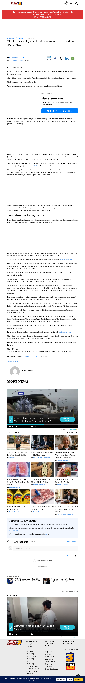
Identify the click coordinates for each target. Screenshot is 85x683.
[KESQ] (19, 3)
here (46, 534)
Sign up (74, 541)
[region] (42, 566)
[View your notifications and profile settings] (76, 556)
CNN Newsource (14, 57)
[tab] (13, 556)
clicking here (13, 530)
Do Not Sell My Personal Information (33, 671)
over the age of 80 (66, 259)
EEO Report (30, 666)
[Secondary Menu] (10, 3)
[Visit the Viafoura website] (73, 591)
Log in (69, 541)
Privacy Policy (30, 644)
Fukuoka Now (34, 166)
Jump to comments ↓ (14, 361)
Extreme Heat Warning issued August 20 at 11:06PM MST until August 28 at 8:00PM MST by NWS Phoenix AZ (47, 14)
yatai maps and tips (65, 332)
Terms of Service (31, 641)
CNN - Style (25, 356)
